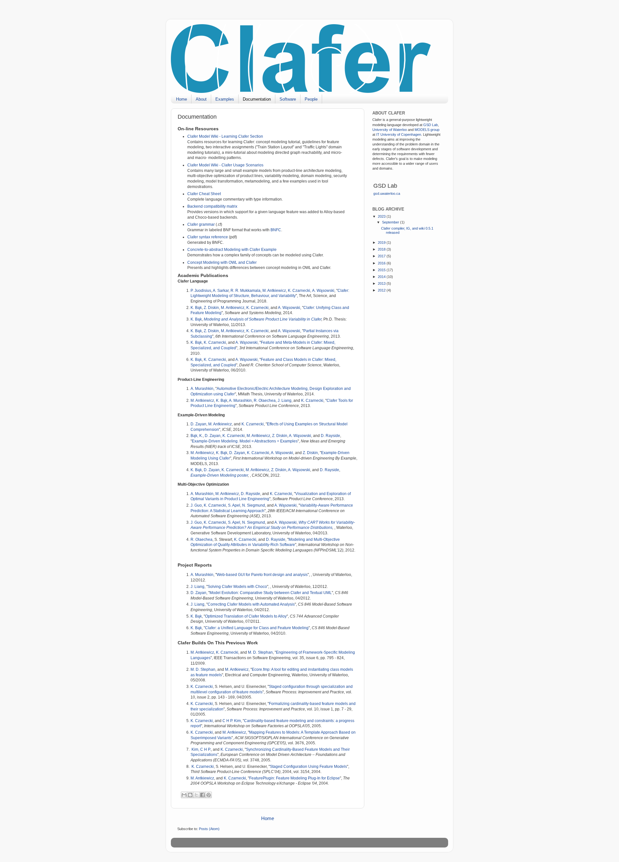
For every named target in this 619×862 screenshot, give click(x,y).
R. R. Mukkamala (245, 290)
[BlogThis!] (190, 795)
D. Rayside (330, 435)
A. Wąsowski (323, 290)
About (201, 99)
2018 (382, 249)
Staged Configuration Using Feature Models (308, 766)
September (391, 222)
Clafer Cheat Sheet (204, 194)
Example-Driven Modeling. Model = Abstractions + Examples (245, 441)
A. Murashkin (202, 388)
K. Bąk (196, 307)
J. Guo (196, 505)
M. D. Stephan (260, 652)
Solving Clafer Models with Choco (237, 586)
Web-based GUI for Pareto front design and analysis (262, 574)
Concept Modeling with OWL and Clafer (222, 262)
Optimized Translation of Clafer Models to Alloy (246, 616)
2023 (382, 216)
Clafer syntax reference (207, 237)
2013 (382, 283)
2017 (382, 256)
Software (288, 99)
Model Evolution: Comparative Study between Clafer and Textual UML (271, 592)
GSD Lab (430, 125)
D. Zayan (198, 424)
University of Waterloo (389, 130)
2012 (382, 290)
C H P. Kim (231, 720)
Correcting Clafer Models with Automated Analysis (251, 604)
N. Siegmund (253, 505)
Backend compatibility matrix (212, 206)
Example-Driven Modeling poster (219, 475)
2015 (382, 270)
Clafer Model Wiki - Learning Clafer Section (225, 136)
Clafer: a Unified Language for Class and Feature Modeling (257, 628)
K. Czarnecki (299, 290)
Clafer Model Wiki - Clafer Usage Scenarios (225, 165)
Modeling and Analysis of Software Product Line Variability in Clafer (262, 319)
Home (181, 99)
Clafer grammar (201, 224)
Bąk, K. (197, 435)
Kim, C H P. (201, 749)
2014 (382, 277)
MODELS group (427, 130)
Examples (224, 99)
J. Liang (284, 400)
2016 (382, 263)
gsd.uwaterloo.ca (386, 193)
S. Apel (234, 505)
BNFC (275, 230)
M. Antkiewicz (274, 290)
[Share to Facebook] (202, 795)
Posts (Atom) (209, 829)
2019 (382, 242)
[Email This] (184, 795)
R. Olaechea (265, 400)
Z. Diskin (211, 307)
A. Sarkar (221, 290)
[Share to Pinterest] (208, 795)
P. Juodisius (201, 290)
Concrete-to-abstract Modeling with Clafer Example (232, 249)
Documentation (257, 99)
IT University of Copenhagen (398, 134)
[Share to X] (196, 795)
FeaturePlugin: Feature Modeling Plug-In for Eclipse (294, 778)
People (311, 99)
